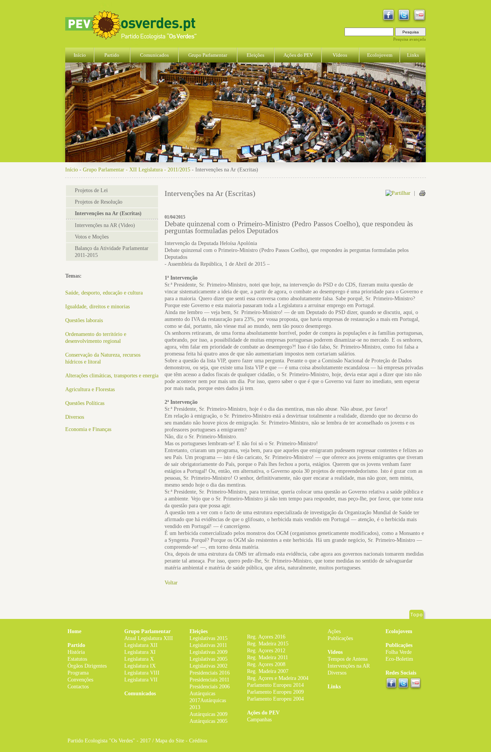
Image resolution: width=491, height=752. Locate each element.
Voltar (171, 583)
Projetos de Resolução (98, 202)
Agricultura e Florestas (90, 389)
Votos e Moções (92, 237)
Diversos (74, 417)
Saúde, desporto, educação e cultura (104, 293)
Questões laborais (84, 320)
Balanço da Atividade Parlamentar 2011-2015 (111, 251)
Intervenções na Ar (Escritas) (108, 213)
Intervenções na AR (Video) (105, 225)
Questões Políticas (84, 403)
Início (71, 170)
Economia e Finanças (88, 429)
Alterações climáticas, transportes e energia (111, 375)
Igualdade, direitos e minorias (97, 306)
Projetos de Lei (91, 190)
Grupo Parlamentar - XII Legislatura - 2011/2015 (136, 170)
